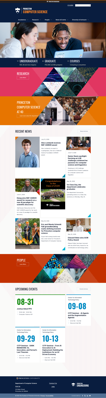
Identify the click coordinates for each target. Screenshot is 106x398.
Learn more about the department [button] (29, 115)
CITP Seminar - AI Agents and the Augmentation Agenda (78, 315)
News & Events (61, 20)
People (47, 20)
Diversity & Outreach (79, 20)
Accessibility (49, 395)
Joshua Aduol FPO (24, 309)
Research (35, 20)
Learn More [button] (23, 77)
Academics (22, 20)
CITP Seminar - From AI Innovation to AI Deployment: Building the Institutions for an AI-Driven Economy (52, 350)
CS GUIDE (70, 5)
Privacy (43, 395)
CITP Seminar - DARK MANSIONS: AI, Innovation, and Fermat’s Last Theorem (27, 349)
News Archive (84, 131)
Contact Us (53, 383)
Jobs (53, 386)
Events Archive (84, 289)
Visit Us (17, 386)
